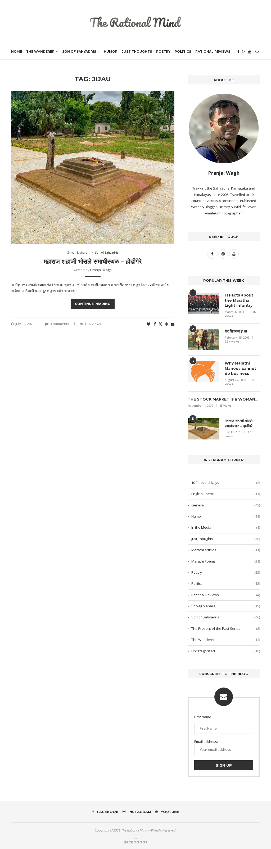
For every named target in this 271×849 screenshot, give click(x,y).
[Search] (257, 51)
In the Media (225, 527)
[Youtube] (249, 51)
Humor (111, 51)
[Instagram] (243, 51)
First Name (202, 717)
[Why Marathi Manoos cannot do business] (203, 371)
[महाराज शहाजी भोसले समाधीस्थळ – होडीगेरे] (203, 428)
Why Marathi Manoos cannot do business (240, 368)
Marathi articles (225, 549)
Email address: (206, 741)
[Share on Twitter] (160, 323)
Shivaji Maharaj (225, 606)
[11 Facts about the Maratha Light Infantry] (203, 303)
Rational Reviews (212, 51)
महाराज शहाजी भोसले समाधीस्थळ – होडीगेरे (93, 261)
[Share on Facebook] (155, 323)
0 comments (59, 323)
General (225, 505)
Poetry (163, 51)
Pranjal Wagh (101, 269)
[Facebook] (238, 51)
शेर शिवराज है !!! (236, 331)
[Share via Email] (172, 323)
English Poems (225, 493)
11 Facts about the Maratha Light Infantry (239, 300)
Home (16, 51)
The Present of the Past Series (225, 628)
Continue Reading (92, 304)
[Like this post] (148, 323)
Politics (183, 51)
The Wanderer (40, 51)
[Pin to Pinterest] (166, 323)
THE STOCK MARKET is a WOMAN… (223, 399)
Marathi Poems (225, 561)
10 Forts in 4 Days (225, 482)
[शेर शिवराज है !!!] (203, 339)
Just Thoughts (137, 51)
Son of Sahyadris (79, 51)
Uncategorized (225, 651)
